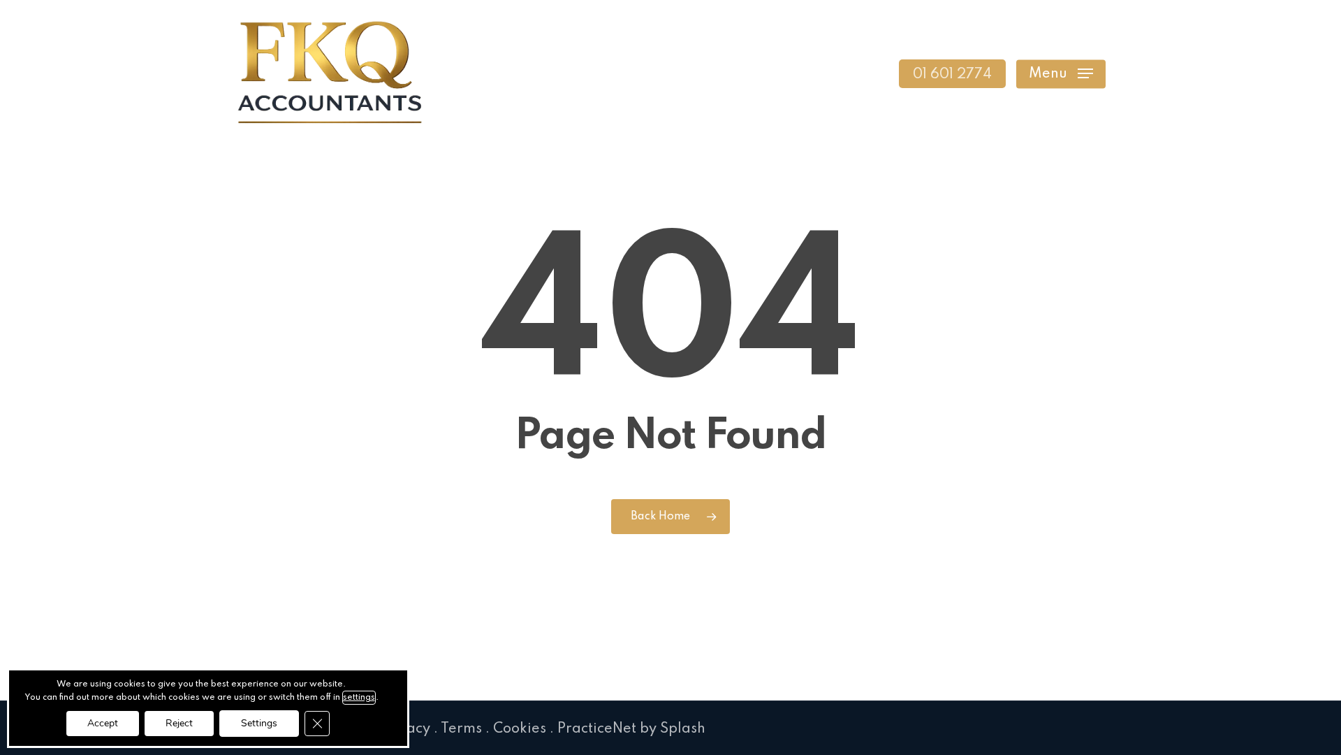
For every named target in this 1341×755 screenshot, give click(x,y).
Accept (102, 723)
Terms (461, 729)
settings (359, 697)
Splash (682, 729)
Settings (259, 723)
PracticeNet (596, 729)
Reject (179, 723)
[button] (1061, 73)
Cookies (519, 729)
